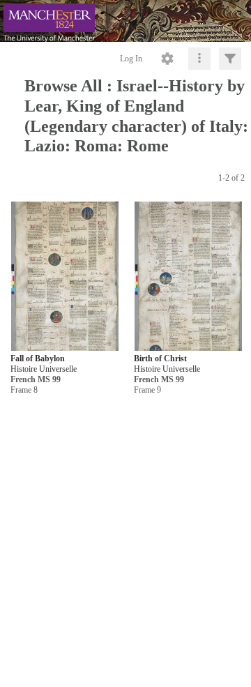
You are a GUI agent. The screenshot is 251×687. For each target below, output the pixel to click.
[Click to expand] (230, 58)
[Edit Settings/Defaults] (167, 58)
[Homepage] (125, 21)
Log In (131, 58)
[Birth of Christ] (188, 276)
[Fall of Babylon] (65, 276)
